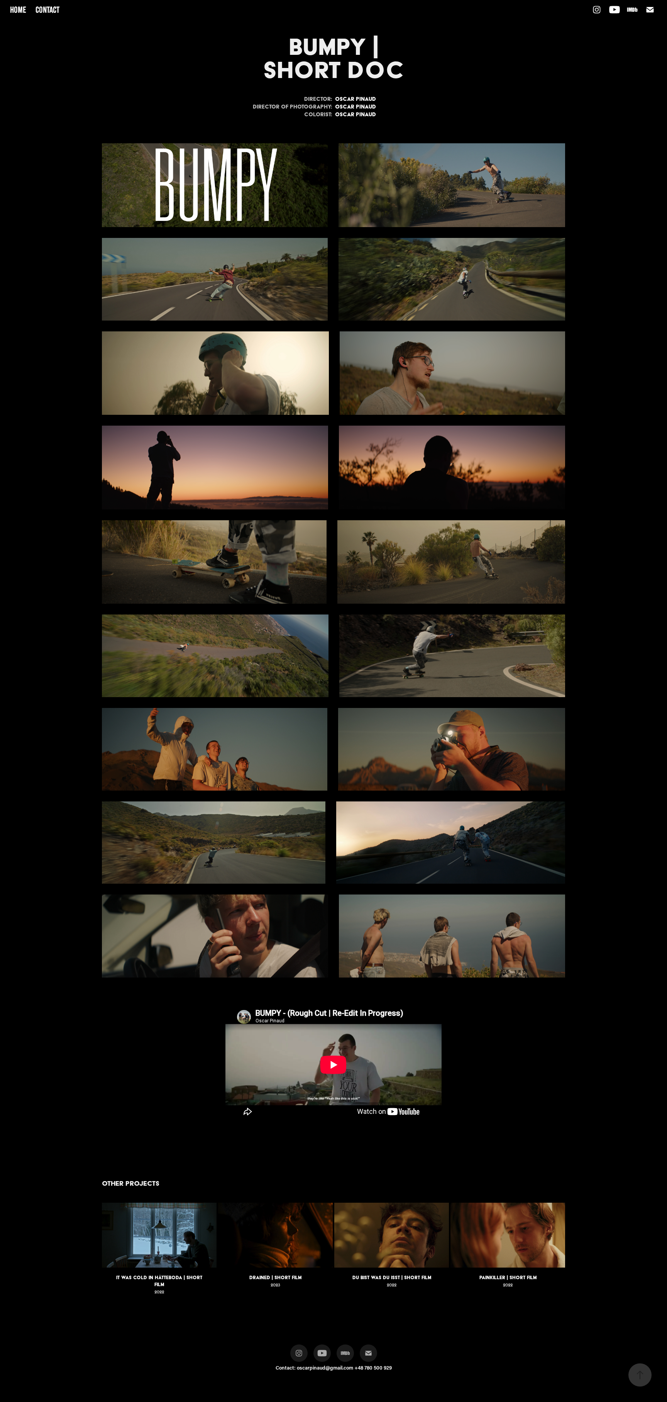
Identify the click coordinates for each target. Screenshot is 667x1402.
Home (18, 10)
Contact (47, 10)
